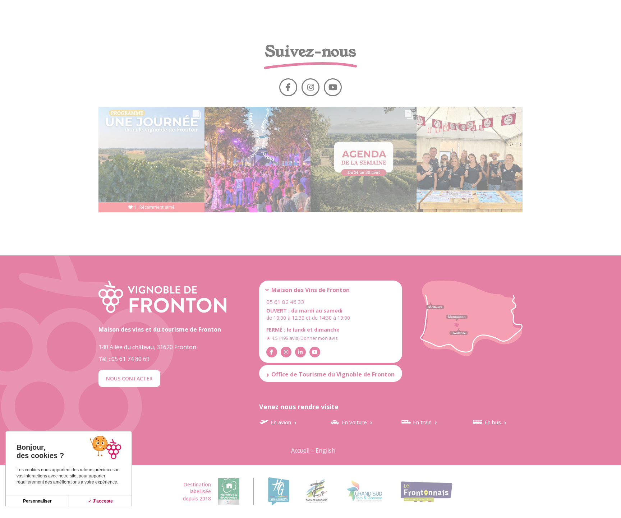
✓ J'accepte (100, 501)
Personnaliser (37, 501)
